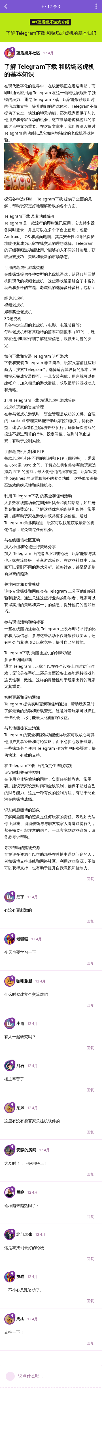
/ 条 (49, 6)
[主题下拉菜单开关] (96, 6)
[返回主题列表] (5, 6)
